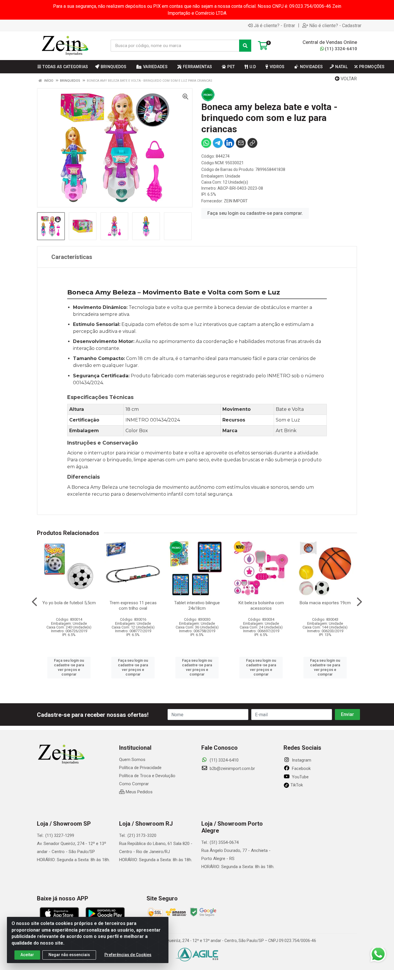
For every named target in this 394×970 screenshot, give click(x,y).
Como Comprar (134, 783)
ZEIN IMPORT (236, 201)
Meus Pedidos (139, 791)
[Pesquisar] (245, 46)
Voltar (348, 78)
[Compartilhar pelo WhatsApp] (206, 143)
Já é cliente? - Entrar (274, 25)
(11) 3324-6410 (341, 48)
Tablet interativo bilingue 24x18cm (197, 605)
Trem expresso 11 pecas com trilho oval (133, 605)
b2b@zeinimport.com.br (232, 768)
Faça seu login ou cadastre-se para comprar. (255, 213)
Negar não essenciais (69, 954)
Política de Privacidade (140, 767)
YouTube (300, 776)
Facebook (301, 768)
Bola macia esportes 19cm (325, 602)
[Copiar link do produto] (252, 143)
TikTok (296, 785)
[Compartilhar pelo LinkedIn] (229, 143)
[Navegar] (34, 602)
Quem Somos (132, 759)
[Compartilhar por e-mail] (241, 143)
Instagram (301, 760)
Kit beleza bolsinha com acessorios (261, 605)
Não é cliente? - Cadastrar (335, 25)
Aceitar (27, 954)
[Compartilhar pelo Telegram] (218, 143)
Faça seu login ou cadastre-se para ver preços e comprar (69, 667)
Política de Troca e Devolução (147, 775)
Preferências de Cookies (127, 954)
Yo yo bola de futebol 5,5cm (69, 602)
